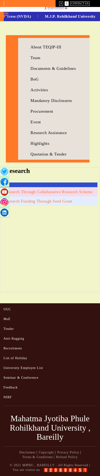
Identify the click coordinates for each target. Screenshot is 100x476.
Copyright (46, 452)
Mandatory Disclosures (51, 100)
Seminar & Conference (20, 377)
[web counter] (65, 470)
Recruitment (12, 348)
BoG (34, 79)
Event (35, 122)
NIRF (7, 397)
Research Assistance (48, 132)
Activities (39, 90)
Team (35, 57)
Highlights (39, 143)
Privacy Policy (68, 452)
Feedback (10, 387)
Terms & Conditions (37, 457)
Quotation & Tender (48, 154)
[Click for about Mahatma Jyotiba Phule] (50, 8)
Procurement (41, 111)
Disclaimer (27, 452)
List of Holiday (15, 358)
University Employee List (23, 368)
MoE (7, 319)
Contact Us (80, 3)
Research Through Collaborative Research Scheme (48, 191)
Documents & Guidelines (53, 68)
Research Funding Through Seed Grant (38, 201)
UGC (7, 309)
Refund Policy (67, 457)
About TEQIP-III (45, 47)
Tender (8, 329)
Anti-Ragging (13, 338)
